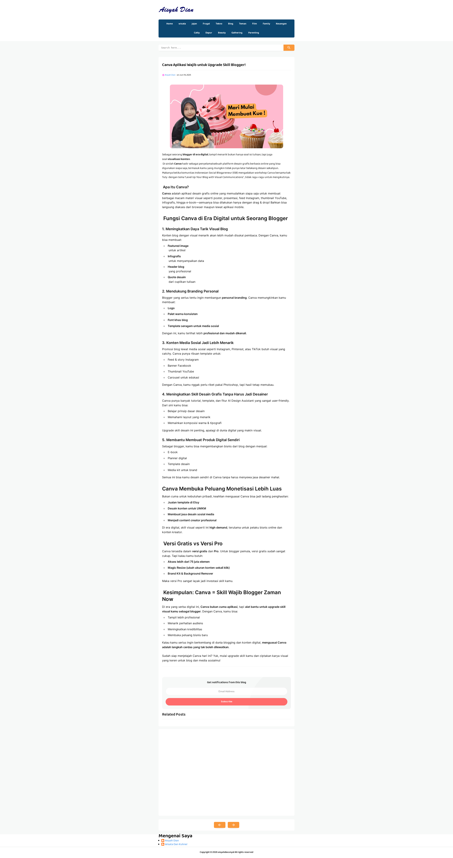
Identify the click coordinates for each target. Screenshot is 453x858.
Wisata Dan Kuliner (176, 844)
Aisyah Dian (172, 841)
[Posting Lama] (233, 825)
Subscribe (226, 702)
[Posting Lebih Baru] (219, 825)
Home (169, 24)
